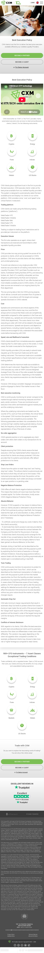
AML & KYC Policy (33, 935)
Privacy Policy (11, 934)
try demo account (22, 67)
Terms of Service (33, 934)
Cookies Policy (11, 935)
